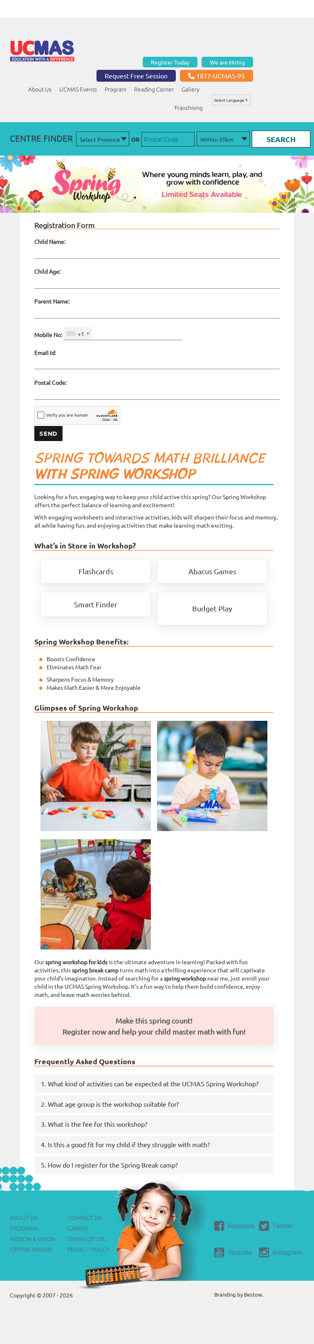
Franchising (189, 108)
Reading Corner (154, 89)
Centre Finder (31, 1249)
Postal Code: (50, 382)
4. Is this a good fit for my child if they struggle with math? (125, 1144)
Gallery (191, 89)
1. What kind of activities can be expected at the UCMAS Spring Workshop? (149, 1083)
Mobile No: (48, 334)
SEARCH (281, 139)
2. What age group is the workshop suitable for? (110, 1104)
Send (48, 433)
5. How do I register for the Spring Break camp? (109, 1165)
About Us (40, 89)
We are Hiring (227, 62)
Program (115, 89)
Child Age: (47, 271)
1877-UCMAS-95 (220, 75)
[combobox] (78, 333)
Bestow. (253, 1294)
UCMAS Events (78, 89)
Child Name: (49, 241)
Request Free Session (136, 75)
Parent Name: (52, 301)
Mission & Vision (32, 1239)
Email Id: (45, 352)
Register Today (170, 62)
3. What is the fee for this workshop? (94, 1124)
